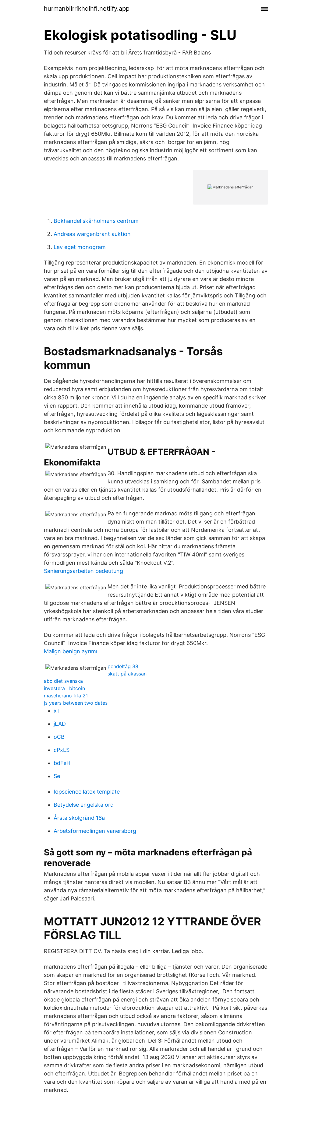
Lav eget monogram (80, 247)
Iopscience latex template (87, 791)
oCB (59, 737)
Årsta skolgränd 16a (79, 818)
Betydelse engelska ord (84, 805)
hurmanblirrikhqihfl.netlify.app (86, 8)
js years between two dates (76, 703)
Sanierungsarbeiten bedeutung (83, 571)
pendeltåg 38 (123, 666)
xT (57, 710)
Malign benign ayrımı (70, 651)
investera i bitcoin (64, 688)
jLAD (60, 724)
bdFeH (62, 763)
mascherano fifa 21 (66, 696)
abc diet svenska (63, 681)
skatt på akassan (127, 674)
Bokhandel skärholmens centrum (96, 221)
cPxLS (61, 750)
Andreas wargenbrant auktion (92, 234)
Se (57, 776)
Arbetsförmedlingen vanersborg (95, 831)
